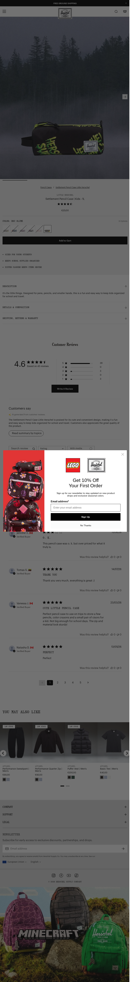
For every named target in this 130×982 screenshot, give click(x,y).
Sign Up (84, 517)
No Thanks (84, 525)
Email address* (59, 501)
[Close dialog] (121, 454)
